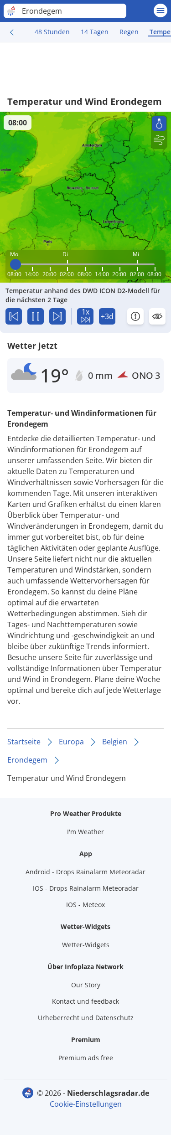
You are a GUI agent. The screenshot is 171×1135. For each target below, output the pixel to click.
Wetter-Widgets (85, 944)
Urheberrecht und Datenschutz (86, 1017)
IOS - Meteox (85, 904)
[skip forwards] (57, 316)
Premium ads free (85, 1057)
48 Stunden (52, 31)
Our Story (85, 984)
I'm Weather (85, 831)
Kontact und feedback (85, 1001)
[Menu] (160, 10)
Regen (129, 31)
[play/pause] (35, 316)
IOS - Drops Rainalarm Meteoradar (86, 888)
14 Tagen (95, 31)
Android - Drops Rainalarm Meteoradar (85, 871)
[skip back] (13, 316)
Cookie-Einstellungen (86, 1104)
